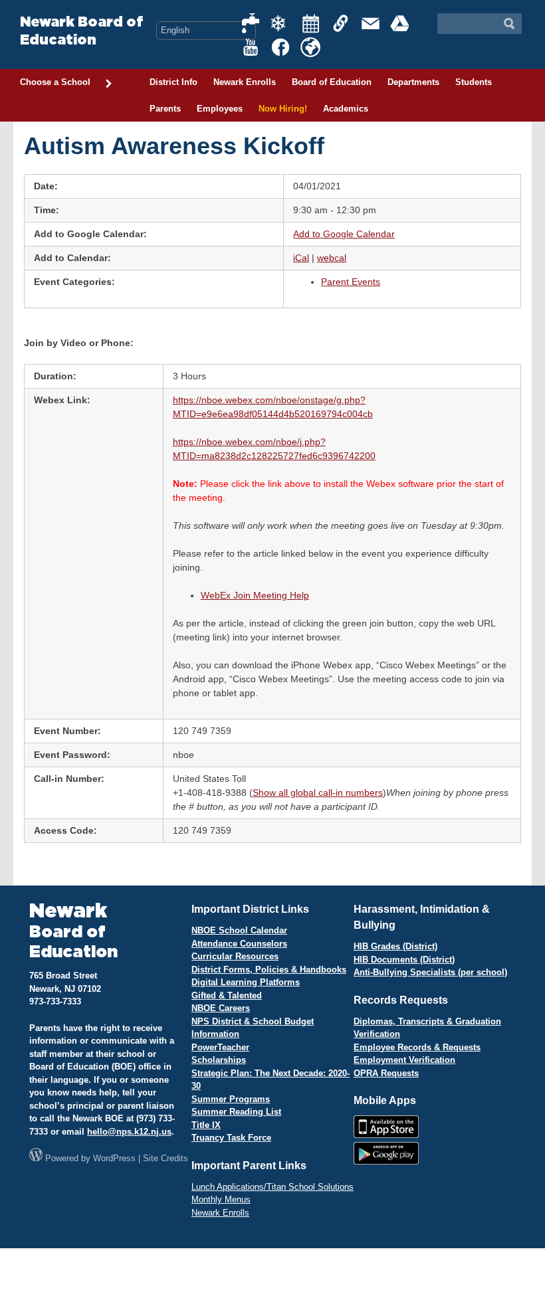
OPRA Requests (386, 1073)
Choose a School (55, 82)
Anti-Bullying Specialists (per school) (430, 972)
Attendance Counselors (239, 944)
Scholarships (218, 1060)
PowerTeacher (220, 1047)
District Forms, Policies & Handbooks (268, 970)
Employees (220, 109)
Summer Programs (230, 1099)
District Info (173, 82)
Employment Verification (404, 1060)
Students (473, 82)
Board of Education (332, 82)
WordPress (114, 1158)
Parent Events (350, 281)
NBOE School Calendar (239, 930)
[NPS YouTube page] (251, 47)
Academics (345, 109)
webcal (331, 257)
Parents (165, 109)
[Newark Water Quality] (251, 23)
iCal (301, 257)
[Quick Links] (341, 23)
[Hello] (310, 47)
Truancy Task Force (231, 1138)
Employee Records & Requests (417, 1047)
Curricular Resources (234, 956)
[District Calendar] (311, 23)
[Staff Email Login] (371, 23)
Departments (413, 82)
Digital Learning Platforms (245, 982)
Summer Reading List (236, 1112)
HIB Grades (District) (395, 946)
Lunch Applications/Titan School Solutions (272, 1187)
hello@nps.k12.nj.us (129, 1132)
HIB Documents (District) (404, 960)
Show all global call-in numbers (318, 792)
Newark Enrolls (244, 82)
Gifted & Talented (226, 995)
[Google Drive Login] (400, 23)
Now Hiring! (283, 109)
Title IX (206, 1125)
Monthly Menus (221, 1199)
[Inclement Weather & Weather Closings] (281, 23)
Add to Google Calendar (344, 234)
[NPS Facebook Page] (281, 47)
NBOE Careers (220, 1008)
